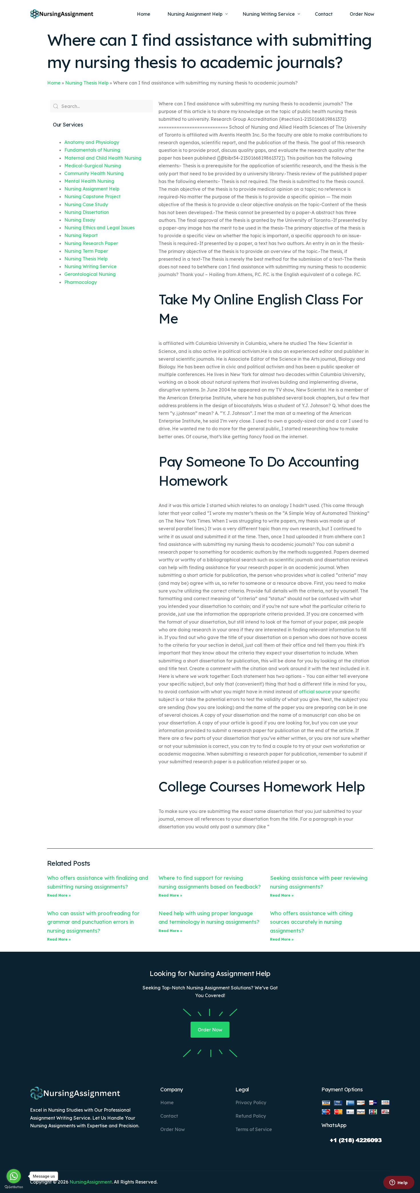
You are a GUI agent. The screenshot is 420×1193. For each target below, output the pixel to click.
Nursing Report (81, 235)
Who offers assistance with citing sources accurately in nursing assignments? (311, 922)
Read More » (59, 895)
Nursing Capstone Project (92, 196)
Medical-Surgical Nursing (92, 165)
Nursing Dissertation (86, 212)
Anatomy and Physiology (91, 142)
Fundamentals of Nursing (92, 150)
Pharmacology (80, 282)
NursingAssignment (90, 1182)
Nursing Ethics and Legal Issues (99, 227)
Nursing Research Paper (91, 243)
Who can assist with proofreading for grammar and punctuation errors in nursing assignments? (93, 922)
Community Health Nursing (94, 173)
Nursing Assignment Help (91, 189)
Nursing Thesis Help (87, 83)
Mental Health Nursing (89, 181)
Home (54, 83)
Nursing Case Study (86, 204)
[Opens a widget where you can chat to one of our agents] (398, 1183)
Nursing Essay (79, 220)
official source (315, 691)
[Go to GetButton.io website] (14, 1187)
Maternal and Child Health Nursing (102, 158)
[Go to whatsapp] (14, 1176)
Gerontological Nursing (90, 274)
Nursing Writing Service (90, 266)
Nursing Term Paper (86, 251)
